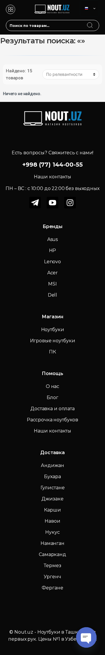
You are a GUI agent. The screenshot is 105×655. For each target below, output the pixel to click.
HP (52, 250)
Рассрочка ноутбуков (52, 420)
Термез (52, 565)
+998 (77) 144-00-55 (52, 164)
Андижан (52, 465)
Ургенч (52, 576)
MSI (52, 284)
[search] (95, 21)
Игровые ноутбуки (52, 340)
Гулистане (53, 487)
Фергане (52, 588)
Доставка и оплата (52, 408)
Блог (52, 397)
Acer (52, 273)
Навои (52, 521)
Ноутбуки (52, 329)
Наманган (52, 543)
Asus (52, 239)
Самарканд (52, 554)
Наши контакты (52, 431)
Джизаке (52, 499)
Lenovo (52, 261)
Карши (52, 510)
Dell (52, 295)
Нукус (52, 532)
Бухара (52, 476)
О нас (52, 386)
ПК (52, 352)
